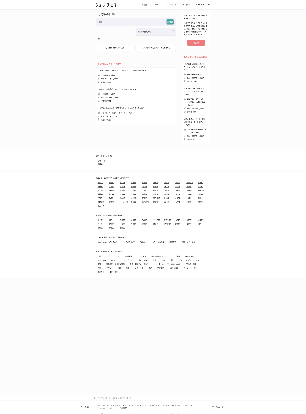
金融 (197, 260)
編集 (128, 268)
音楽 (99, 268)
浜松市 (166, 202)
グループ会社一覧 (217, 407)
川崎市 (188, 198)
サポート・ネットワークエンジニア (167, 264)
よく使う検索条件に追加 (115, 47)
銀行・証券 (143, 260)
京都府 (166, 190)
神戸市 (188, 202)
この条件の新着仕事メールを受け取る (156, 47)
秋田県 (133, 182)
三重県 (133, 190)
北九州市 (101, 206)
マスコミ (101, 272)
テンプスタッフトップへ (202, 5)
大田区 (177, 220)
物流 (150, 268)
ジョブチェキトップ (103, 398)
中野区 (111, 224)
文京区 (133, 220)
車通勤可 (172, 242)
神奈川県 (189, 182)
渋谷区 (200, 220)
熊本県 (122, 198)
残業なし (143, 242)
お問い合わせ (185, 5)
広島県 (155, 194)
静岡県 (111, 190)
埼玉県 (100, 186)
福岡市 (200, 202)
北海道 (100, 182)
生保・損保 (114, 272)
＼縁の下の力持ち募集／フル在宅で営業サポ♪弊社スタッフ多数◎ (195, 100)
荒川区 (100, 228)
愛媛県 (100, 194)
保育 (99, 264)
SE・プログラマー (127, 260)
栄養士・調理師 (185, 260)
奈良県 (188, 190)
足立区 (100, 224)
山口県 (188, 194)
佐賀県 (100, 198)
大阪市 (177, 202)
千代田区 (156, 220)
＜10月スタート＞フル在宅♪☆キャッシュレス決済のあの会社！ (122, 76)
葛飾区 (122, 228)
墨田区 (188, 220)
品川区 (144, 220)
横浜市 (200, 198)
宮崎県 (144, 198)
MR (119, 268)
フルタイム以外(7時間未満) (108, 242)
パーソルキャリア (189, 405)
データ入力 (141, 256)
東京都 (177, 182)
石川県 (166, 186)
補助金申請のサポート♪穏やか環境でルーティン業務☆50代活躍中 (195, 129)
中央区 (100, 220)
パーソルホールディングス (105, 405)
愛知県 (100, 190)
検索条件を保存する (144, 32)
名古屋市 (145, 202)
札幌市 (177, 198)
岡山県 (144, 194)
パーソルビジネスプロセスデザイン (147, 405)
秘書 (163, 260)
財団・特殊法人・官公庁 (139, 264)
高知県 (122, 194)
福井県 (200, 186)
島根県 (166, 194)
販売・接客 (102, 260)
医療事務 (128, 256)
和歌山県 (201, 190)
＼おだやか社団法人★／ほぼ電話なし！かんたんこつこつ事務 (121, 114)
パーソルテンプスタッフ (125, 405)
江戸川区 (167, 220)
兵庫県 (155, 190)
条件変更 (170, 22)
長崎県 (111, 198)
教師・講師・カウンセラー (161, 256)
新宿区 (177, 224)
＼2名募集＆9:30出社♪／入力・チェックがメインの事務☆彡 (194, 73)
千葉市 (111, 202)
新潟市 (133, 202)
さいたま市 (124, 202)
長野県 (155, 186)
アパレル (109, 256)
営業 (154, 260)
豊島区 (155, 224)
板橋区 (111, 228)
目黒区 (122, 220)
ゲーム (185, 268)
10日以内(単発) (129, 242)
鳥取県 (177, 194)
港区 (110, 220)
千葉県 (200, 182)
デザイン (109, 268)
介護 (99, 256)
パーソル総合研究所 (122, 408)
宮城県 (144, 182)
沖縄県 (166, 198)
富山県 (188, 186)
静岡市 (155, 202)
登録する (196, 43)
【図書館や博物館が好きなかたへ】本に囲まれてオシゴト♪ (120, 95)
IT (119, 256)
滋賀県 (177, 190)
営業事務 (160, 268)
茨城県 (111, 186)
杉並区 (122, 224)
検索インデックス (188, 242)
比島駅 (100, 164)
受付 (172, 260)
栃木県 (122, 186)
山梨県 (144, 186)
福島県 (166, 182)
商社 (195, 268)
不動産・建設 (191, 264)
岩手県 (122, 182)
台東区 (133, 224)
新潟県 (177, 186)
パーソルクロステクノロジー (171, 405)
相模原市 (101, 202)
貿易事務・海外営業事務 (115, 264)
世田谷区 (167, 224)
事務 (178, 256)
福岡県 (200, 194)
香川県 (111, 194)
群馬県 (133, 186)
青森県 (111, 182)
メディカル (139, 268)
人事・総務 (173, 268)
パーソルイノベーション (105, 408)
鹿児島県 (156, 198)
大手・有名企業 (158, 242)
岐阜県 (122, 190)
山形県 (155, 182)
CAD (113, 260)
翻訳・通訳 (189, 256)
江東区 (188, 224)
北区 (199, 224)
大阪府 (144, 190)
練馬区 (144, 224)
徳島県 (133, 194)
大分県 (133, 198)
